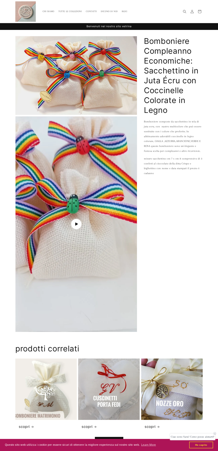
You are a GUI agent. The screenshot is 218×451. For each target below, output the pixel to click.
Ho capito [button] (201, 445)
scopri (24, 426)
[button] (184, 11)
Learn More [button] (148, 444)
